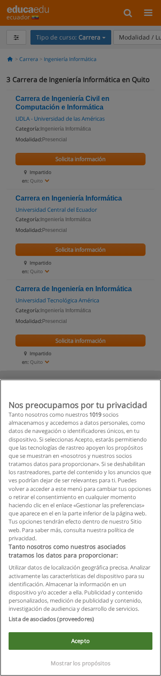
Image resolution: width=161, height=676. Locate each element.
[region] (80, 527)
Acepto (80, 641)
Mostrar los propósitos (80, 663)
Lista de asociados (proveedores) (51, 619)
